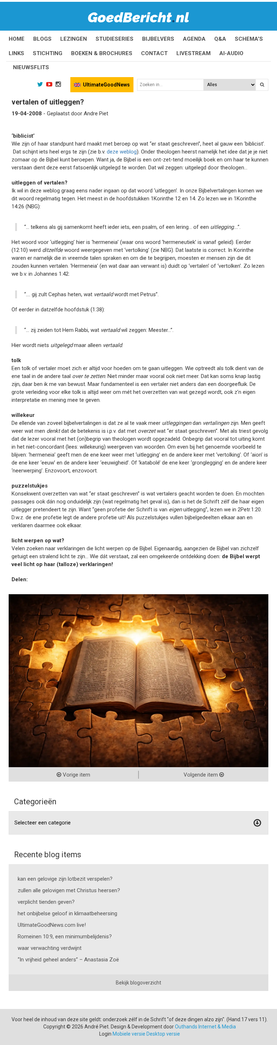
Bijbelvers (158, 39)
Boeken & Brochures (101, 53)
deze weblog (122, 151)
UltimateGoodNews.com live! (52, 925)
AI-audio (231, 53)
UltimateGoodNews (106, 85)
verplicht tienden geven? (46, 902)
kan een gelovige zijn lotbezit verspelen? (65, 879)
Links (16, 53)
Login (105, 1034)
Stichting (47, 53)
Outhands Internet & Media (205, 1027)
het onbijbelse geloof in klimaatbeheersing (67, 913)
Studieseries (114, 39)
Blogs (42, 39)
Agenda (194, 39)
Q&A (220, 39)
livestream (193, 53)
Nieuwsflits (31, 67)
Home (17, 39)
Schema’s (249, 39)
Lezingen (73, 39)
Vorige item (75, 774)
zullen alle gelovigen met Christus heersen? (69, 890)
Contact (154, 53)
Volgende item (201, 774)
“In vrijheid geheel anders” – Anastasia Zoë (68, 959)
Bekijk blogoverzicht (138, 983)
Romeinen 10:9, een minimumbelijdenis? (65, 936)
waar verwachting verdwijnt (50, 948)
